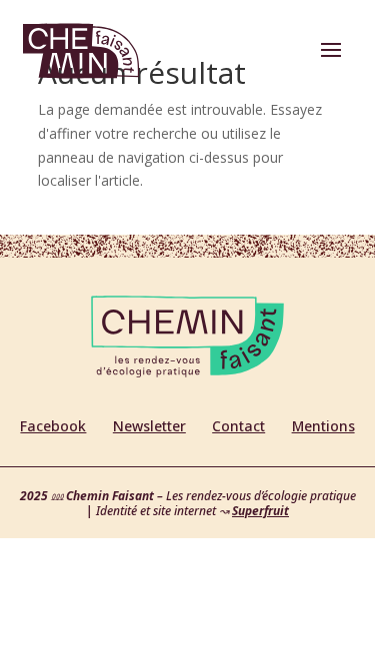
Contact (238, 425)
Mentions (323, 425)
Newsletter (149, 425)
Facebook (53, 425)
